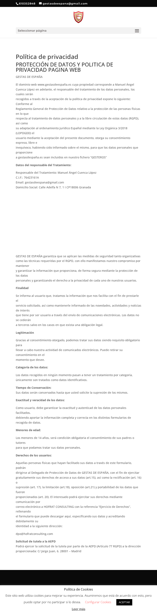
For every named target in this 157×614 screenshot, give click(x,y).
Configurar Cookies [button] (98, 602)
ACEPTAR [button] (124, 602)
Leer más (78, 609)
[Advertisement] (78, 223)
